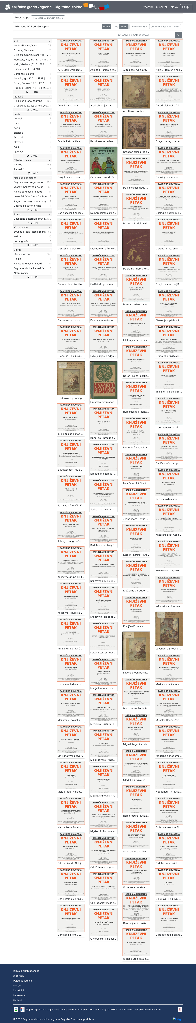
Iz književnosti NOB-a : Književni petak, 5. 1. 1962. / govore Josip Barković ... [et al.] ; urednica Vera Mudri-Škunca (71, 469)
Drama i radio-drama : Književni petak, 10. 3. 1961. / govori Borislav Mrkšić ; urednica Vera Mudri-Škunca (136, 304)
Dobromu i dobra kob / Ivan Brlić (136, 268)
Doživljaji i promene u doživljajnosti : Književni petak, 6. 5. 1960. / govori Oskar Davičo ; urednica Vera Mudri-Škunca (103, 284)
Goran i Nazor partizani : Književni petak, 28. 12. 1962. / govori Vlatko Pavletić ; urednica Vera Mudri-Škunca (136, 375)
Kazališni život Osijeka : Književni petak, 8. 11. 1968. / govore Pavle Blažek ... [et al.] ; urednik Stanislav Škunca (169, 534)
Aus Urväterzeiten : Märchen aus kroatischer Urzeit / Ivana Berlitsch (136, 111)
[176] (36, 92)
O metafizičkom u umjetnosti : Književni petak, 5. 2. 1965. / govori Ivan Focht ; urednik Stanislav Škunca (71, 934)
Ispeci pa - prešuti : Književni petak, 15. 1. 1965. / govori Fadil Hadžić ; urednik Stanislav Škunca (103, 437)
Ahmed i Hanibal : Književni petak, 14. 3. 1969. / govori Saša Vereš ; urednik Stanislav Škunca (103, 69)
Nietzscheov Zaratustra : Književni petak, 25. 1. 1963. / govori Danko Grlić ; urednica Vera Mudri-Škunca (71, 827)
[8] (36, 155)
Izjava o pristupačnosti (26, 970)
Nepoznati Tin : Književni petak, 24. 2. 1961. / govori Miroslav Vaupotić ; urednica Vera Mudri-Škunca (169, 791)
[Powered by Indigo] (177, 1019)
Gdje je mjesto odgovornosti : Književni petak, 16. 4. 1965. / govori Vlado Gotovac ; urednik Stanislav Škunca (103, 355)
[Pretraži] (178, 35)
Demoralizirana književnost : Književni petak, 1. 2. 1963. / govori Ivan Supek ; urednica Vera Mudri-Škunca (103, 212)
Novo (174, 7)
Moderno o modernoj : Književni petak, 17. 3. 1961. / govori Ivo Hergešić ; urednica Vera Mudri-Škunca (169, 755)
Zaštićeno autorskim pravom (48, 18)
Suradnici (18, 990)
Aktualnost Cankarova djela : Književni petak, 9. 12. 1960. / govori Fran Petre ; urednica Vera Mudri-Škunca (136, 69)
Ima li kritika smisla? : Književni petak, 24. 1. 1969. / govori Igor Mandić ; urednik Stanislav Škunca (169, 391)
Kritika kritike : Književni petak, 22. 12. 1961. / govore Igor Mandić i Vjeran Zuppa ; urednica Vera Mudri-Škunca (71, 648)
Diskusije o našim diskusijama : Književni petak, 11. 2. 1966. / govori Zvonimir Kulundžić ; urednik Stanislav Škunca (103, 248)
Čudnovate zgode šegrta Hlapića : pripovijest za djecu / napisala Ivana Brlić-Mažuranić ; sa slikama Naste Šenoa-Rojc (103, 177)
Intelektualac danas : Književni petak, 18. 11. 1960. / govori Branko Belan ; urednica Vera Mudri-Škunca (71, 433)
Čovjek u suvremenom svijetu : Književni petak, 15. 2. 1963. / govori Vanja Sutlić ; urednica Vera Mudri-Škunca (71, 177)
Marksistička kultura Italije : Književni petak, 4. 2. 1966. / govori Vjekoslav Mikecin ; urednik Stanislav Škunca (169, 684)
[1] (36, 223)
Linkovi (17, 985)
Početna (148, 7)
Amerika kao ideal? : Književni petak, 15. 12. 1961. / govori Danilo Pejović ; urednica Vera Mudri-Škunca (71, 105)
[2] (36, 109)
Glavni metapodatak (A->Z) (164, 26)
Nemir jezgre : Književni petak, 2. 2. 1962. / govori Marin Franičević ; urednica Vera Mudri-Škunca (136, 815)
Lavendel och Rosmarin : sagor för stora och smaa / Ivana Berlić (136, 672)
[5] (36, 277)
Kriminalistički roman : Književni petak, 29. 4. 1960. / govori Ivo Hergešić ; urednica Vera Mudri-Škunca (169, 606)
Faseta (106, 26)
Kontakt (17, 1000)
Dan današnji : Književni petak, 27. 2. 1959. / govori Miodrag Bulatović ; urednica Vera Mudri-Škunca (71, 212)
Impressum (19, 995)
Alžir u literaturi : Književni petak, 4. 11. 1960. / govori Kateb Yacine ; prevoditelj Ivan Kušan (169, 69)
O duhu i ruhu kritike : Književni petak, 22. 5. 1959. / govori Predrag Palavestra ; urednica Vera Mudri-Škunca (169, 863)
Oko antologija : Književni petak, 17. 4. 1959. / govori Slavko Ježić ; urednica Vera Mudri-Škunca (71, 898)
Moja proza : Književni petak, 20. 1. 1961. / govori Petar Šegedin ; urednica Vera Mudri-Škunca (71, 791)
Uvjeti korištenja (22, 980)
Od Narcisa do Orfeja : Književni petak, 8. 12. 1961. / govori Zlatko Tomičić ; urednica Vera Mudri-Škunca (71, 863)
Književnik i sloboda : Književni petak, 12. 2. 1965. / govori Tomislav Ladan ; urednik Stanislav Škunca (103, 616)
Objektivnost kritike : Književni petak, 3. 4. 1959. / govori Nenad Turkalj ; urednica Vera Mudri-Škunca (136, 851)
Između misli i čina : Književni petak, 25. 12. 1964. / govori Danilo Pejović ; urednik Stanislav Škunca (136, 483)
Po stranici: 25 (138, 26)
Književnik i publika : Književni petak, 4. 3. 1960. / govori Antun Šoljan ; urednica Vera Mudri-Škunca (71, 612)
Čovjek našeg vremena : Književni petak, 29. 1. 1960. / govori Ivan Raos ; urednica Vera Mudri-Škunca (169, 141)
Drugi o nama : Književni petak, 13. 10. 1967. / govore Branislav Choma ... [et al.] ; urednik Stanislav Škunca (169, 284)
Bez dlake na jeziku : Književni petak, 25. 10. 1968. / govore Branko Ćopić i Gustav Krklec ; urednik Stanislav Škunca (103, 141)
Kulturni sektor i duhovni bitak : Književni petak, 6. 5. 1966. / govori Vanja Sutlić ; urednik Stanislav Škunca (103, 652)
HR (184, 7)
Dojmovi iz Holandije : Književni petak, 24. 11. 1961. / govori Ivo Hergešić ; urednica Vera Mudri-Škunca (71, 284)
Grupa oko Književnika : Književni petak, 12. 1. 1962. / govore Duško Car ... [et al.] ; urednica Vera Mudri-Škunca (169, 355)
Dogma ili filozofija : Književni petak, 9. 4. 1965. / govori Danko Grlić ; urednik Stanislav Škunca (169, 248)
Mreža (124, 26)
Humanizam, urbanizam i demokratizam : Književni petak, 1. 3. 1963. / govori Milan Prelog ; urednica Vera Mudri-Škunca (136, 411)
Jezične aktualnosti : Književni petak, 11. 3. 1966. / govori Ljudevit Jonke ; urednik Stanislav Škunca (169, 499)
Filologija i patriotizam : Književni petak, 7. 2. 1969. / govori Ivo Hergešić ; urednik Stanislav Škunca (136, 340)
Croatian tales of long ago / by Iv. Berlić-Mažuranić (136, 151)
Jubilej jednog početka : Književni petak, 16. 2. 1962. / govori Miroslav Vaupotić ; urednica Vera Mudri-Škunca (71, 541)
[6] (36, 210)
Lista (115, 26)
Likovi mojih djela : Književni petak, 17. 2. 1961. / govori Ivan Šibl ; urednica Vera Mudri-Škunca (71, 684)
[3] (36, 245)
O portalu (162, 7)
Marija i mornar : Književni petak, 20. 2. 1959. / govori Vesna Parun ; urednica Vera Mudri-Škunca (103, 688)
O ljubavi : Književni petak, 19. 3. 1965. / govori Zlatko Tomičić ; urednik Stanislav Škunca (169, 898)
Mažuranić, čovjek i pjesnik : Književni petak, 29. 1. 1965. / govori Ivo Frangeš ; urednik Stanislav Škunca (71, 720)
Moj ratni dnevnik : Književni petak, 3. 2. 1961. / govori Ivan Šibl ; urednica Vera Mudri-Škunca (103, 795)
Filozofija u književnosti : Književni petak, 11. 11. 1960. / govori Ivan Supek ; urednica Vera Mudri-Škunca (71, 355)
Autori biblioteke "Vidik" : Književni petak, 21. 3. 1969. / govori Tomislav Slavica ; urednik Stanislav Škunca (169, 105)
